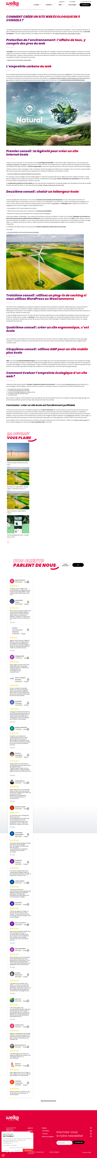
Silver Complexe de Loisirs (20, 679)
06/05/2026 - (21, 582)
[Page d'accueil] (12, 3)
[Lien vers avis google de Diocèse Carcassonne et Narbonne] (11, 631)
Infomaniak (55, 203)
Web (60, 5)
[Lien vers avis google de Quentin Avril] (12, 1026)
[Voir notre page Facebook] (91, 1128)
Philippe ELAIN (19, 656)
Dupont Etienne (20, 580)
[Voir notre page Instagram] (91, 1133)
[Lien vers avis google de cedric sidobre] (12, 882)
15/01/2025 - (21, 864)
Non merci (6, 1150)
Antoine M (18, 902)
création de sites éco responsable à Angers (67, 33)
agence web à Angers (81, 420)
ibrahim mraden (20, 807)
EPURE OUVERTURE (21, 727)
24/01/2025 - (21, 757)
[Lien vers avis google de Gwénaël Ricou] (12, 782)
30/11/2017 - (21, 1027)
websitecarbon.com (72, 384)
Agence (30, 1128)
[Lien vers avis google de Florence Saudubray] (12, 755)
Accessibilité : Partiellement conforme (36, 1152)
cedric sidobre (19, 881)
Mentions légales (48, 1136)
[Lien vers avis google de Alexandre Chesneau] (12, 703)
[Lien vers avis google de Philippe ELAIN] (12, 657)
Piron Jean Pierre (20, 923)
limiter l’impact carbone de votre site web (51, 185)
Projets (30, 1131)
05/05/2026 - (21, 604)
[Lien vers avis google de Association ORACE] (12, 602)
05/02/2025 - (21, 681)
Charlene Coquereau (18, 1082)
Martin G (18, 1064)
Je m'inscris (78, 1142)
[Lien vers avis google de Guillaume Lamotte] (12, 862)
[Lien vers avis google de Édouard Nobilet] (12, 949)
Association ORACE (19, 601)
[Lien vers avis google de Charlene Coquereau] (12, 1083)
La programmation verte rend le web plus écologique (23, 232)
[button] (3, 1155)
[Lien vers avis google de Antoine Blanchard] (12, 975)
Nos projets (72, 5)
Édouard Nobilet (20, 948)
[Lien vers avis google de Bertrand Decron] (12, 1046)
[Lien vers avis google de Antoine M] (12, 903)
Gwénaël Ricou (20, 781)
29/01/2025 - (21, 836)
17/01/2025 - (21, 729)
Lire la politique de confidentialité (10, 1145)
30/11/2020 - (21, 977)
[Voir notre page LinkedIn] (91, 1131)
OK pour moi (28, 1150)
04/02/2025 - (21, 705)
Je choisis (17, 1150)
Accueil (7, 9)
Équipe (44, 1128)
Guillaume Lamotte (18, 861)
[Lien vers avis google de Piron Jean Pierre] (12, 923)
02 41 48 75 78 (86, 1)
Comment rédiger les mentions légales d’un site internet (24, 174)
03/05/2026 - (18, 634)
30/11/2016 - (21, 950)
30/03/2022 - (21, 925)
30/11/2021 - (21, 1047)
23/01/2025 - (21, 809)
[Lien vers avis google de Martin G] (12, 1065)
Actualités (72, 2)
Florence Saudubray (18, 754)
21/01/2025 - (21, 783)
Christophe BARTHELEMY (19, 833)
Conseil (36, 5)
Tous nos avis (65, 565)
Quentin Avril (19, 1025)
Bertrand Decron (20, 1045)
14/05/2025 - (21, 658)
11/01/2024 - (21, 904)
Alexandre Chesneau (18, 702)
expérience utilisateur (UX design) (17, 164)
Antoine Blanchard (18, 974)
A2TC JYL (18, 999)
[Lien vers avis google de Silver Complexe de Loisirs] (12, 679)
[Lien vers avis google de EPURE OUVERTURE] (12, 728)
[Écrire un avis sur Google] (78, 565)
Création (49, 5)
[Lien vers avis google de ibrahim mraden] (12, 807)
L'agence (61, 2)
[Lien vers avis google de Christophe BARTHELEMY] (12, 834)
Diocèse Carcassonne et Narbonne (17, 630)
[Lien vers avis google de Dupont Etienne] (12, 581)
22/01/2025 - (21, 883)
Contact (85, 5)
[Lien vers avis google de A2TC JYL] (12, 1000)
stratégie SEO (70, 415)
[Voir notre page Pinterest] (91, 1136)
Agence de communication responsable (19, 60)
